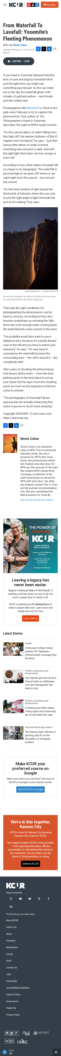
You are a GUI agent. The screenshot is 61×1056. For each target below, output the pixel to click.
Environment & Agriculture (38, 727)
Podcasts (10, 941)
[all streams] (57, 1052)
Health (28, 643)
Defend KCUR (30, 863)
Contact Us (11, 967)
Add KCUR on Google (30, 789)
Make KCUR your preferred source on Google (30, 768)
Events (9, 954)
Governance (12, 1001)
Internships (11, 981)
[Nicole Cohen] (10, 443)
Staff (9, 961)
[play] (5, 1052)
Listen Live (11, 927)
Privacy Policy (13, 1015)
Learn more (30, 618)
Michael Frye (35, 108)
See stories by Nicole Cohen (36, 500)
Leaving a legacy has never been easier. (30, 582)
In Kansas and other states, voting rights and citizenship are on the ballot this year (40, 711)
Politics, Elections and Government (36, 672)
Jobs (8, 974)
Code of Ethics (13, 994)
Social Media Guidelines (17, 988)
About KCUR (12, 920)
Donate (51, 4)
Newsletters (12, 947)
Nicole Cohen (20, 45)
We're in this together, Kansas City (30, 824)
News (9, 934)
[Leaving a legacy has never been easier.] (30, 546)
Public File (11, 1008)
